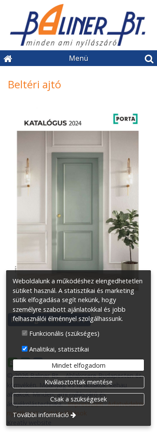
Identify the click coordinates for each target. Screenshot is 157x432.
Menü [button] (78, 58)
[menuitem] (8, 58)
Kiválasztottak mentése (78, 382)
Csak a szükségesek (78, 399)
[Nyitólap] (78, 25)
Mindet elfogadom (78, 365)
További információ (41, 415)
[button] (149, 58)
